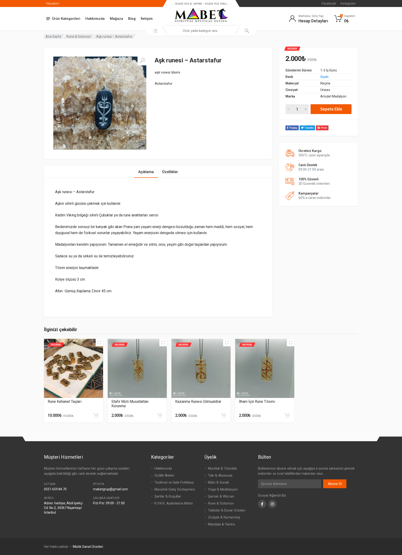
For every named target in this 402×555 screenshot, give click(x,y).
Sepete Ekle (331, 109)
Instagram (348, 3)
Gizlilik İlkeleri (164, 475)
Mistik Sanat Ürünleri (88, 546)
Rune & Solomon (79, 36)
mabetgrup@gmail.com (110, 489)
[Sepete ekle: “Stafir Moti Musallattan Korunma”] (159, 415)
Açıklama (146, 172)
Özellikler (170, 172)
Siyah (324, 77)
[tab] (146, 172)
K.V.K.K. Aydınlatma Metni (173, 503)
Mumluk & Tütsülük (222, 468)
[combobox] (201, 30)
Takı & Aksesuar (220, 475)
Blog (132, 19)
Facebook (329, 3)
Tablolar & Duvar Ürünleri (226, 510)
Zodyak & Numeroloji (224, 517)
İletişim (147, 19)
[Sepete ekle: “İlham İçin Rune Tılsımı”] (287, 415)
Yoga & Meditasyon (223, 489)
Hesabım (52, 3)
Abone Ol (335, 484)
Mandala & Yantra (221, 524)
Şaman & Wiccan (221, 496)
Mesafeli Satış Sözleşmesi (174, 489)
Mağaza (116, 19)
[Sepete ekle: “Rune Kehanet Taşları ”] (96, 415)
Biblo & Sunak (218, 482)
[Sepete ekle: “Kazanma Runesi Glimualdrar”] (223, 415)
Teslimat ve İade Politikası (174, 482)
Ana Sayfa (53, 36)
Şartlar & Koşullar (167, 496)
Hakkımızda (95, 19)
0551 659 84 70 (55, 489)
